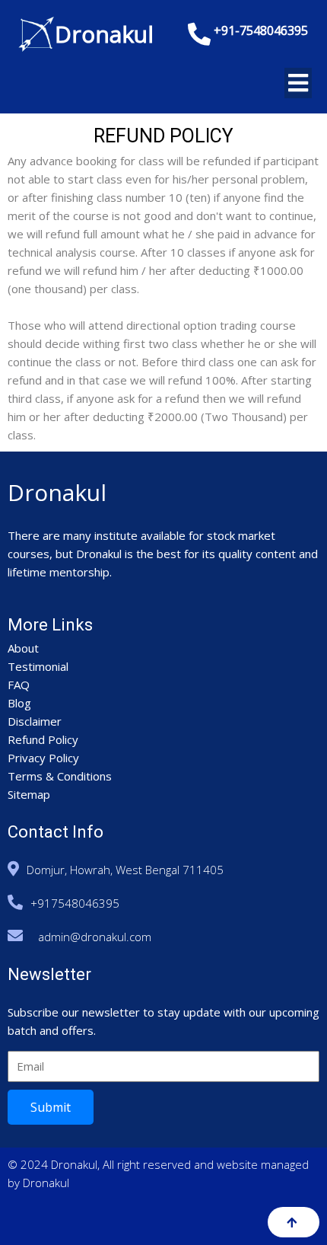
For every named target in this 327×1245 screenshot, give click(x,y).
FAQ (19, 684)
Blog (19, 702)
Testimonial (38, 666)
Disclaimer (35, 721)
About (23, 648)
